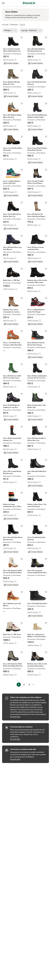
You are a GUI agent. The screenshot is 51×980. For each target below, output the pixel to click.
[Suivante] (33, 684)
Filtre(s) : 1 (9, 30)
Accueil (5, 24)
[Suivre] (21, 37)
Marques (14, 24)
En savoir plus (28, 716)
